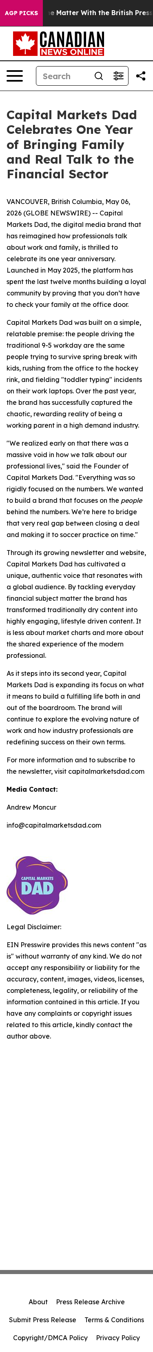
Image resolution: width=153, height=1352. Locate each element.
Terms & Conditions (114, 1320)
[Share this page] (140, 76)
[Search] (99, 76)
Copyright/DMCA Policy (50, 1338)
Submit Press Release (42, 1320)
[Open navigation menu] (15, 76)
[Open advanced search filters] (118, 76)
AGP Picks (21, 13)
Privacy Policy (118, 1338)
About (38, 1302)
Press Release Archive (90, 1302)
